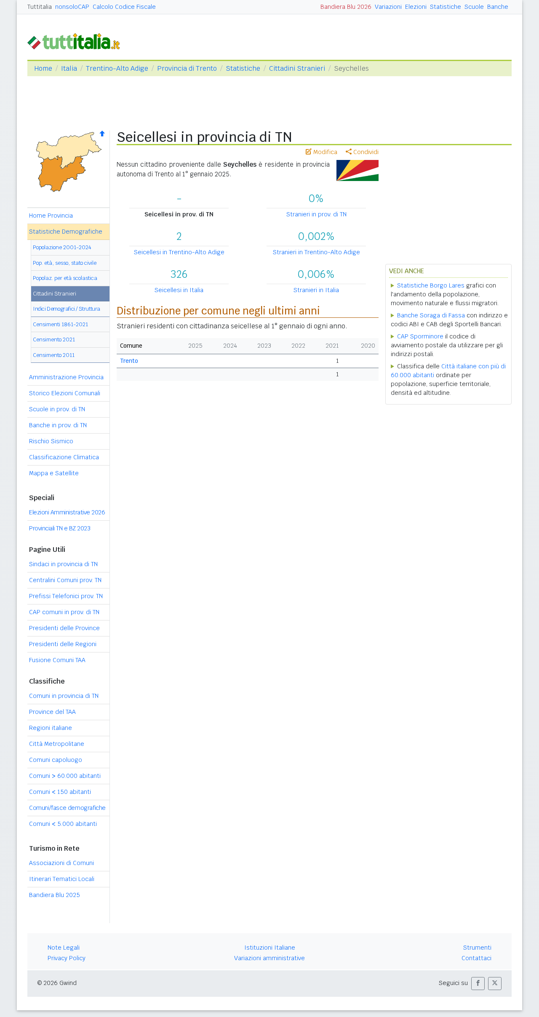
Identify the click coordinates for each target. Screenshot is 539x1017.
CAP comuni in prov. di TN (64, 612)
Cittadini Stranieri (297, 68)
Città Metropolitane (56, 744)
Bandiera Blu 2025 (54, 895)
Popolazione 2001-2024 (62, 247)
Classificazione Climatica (64, 457)
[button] (478, 983)
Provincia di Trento (187, 68)
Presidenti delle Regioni (62, 644)
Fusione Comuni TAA (57, 660)
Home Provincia (51, 215)
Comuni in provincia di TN (64, 696)
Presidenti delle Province (64, 628)
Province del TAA (52, 712)
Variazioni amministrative (269, 958)
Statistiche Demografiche (65, 231)
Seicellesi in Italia (179, 290)
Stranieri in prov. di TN (316, 214)
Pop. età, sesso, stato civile (64, 262)
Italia (69, 68)
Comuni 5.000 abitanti (63, 824)
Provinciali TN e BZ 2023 (59, 528)
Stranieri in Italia (316, 290)
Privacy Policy (66, 958)
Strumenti (477, 947)
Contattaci (476, 958)
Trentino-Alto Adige (117, 68)
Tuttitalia (39, 7)
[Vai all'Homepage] (77, 40)
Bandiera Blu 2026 (345, 7)
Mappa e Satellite (54, 473)
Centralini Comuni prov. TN (65, 580)
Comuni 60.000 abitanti (65, 776)
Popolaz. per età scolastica (65, 278)
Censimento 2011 (54, 355)
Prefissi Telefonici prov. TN (66, 596)
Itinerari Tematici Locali (61, 879)
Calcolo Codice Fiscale (124, 7)
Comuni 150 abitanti (60, 792)
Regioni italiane (50, 728)
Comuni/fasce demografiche (67, 808)
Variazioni (388, 7)
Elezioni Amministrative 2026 (67, 512)
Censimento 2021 (54, 339)
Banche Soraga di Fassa (431, 315)
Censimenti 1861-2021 (60, 324)
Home (43, 68)
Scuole (474, 7)
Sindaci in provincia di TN (63, 564)
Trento (129, 361)
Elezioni (416, 7)
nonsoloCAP (72, 7)
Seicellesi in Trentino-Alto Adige (179, 252)
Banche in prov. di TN (58, 425)
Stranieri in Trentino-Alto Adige (316, 252)
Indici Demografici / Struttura (66, 308)
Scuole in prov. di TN (57, 409)
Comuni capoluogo (55, 760)
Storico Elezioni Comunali (64, 393)
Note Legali (64, 947)
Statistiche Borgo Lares (430, 285)
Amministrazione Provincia (66, 377)
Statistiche (445, 7)
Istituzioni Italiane (269, 947)
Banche (497, 7)
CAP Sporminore (420, 336)
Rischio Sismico (51, 441)
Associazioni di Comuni (61, 863)
